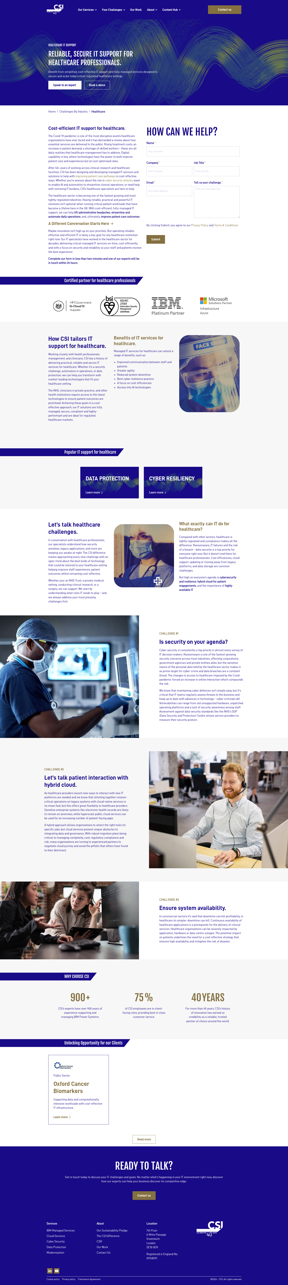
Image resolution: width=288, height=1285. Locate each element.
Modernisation (55, 1252)
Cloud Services (56, 1235)
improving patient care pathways (95, 176)
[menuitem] (87, 9)
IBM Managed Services (61, 1230)
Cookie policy (53, 1279)
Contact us (225, 9)
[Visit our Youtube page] (56, 1271)
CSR (99, 1241)
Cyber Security (56, 1241)
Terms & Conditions (226, 225)
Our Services (86, 9)
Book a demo (97, 85)
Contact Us (103, 1252)
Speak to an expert (65, 85)
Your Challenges (112, 9)
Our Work (136, 9)
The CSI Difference (108, 1235)
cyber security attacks (118, 180)
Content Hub (170, 9)
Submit (155, 239)
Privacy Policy (199, 225)
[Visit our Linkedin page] (49, 1271)
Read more (144, 1139)
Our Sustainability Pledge (112, 1230)
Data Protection (56, 1246)
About (150, 9)
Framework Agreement (89, 1279)
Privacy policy (68, 1279)
